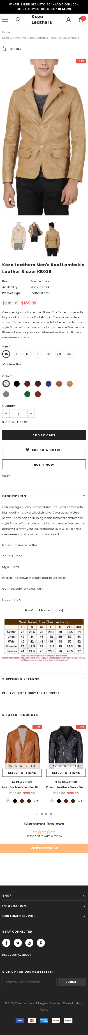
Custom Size (12, 364)
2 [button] (42, 814)
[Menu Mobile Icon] (5, 19)
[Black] (15, 801)
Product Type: (11, 293)
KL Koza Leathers (66, 782)
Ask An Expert (48, 693)
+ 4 (32, 766)
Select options (22, 773)
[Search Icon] (18, 19)
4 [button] (51, 814)
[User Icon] (68, 19)
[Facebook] (6, 943)
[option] (44, 137)
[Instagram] (29, 943)
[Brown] (22, 801)
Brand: (6, 281)
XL (48, 354)
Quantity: (9, 406)
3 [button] (46, 814)
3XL (69, 354)
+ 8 (80, 801)
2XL (59, 354)
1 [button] (37, 814)
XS (6, 354)
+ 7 (36, 801)
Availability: (10, 287)
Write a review (44, 848)
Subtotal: (8, 422)
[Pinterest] (41, 943)
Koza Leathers (42, 19)
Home (6, 32)
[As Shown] (8, 801)
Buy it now (44, 465)
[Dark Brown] (29, 801)
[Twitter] (18, 943)
